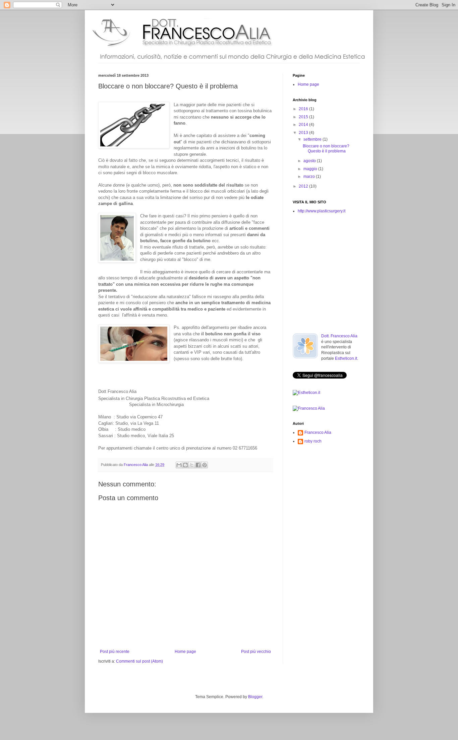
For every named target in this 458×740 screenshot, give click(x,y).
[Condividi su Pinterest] (204, 465)
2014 (304, 124)
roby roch (313, 441)
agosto (310, 160)
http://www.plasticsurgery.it (321, 211)
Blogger (255, 696)
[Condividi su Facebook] (198, 465)
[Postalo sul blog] (185, 465)
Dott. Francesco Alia (339, 336)
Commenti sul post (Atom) (139, 661)
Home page (185, 651)
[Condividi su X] (191, 465)
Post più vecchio (256, 651)
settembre (313, 139)
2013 (304, 132)
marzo (309, 176)
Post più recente (114, 651)
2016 (304, 109)
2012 (304, 186)
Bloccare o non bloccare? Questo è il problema (326, 148)
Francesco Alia (136, 465)
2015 (304, 117)
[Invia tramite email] (179, 465)
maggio (310, 168)
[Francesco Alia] (309, 408)
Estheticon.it (346, 358)
